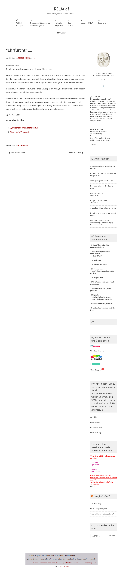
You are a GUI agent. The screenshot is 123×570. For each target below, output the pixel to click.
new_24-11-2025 (102, 496)
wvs (34, 58)
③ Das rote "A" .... (72, 23)
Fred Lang (93, 186)
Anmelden (93, 417)
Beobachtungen (22, 145)
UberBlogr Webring (97, 351)
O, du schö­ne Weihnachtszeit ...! (24, 127)
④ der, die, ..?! (87, 23)
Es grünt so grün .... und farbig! (105, 208)
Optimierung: (102, 271)
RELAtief (61, 8)
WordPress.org (95, 433)
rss (91, 486)
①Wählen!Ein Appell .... (20, 22)
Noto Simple (64, 566)
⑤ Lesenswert (102, 21)
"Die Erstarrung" (95, 504)
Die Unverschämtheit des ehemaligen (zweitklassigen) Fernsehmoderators (101, 222)
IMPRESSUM (61, 33)
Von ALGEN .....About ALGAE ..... (97, 194)
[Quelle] (103, 80)
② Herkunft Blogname (59, 23)
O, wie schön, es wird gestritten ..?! (102, 514)
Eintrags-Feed (95, 422)
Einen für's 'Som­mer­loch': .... (22, 132)
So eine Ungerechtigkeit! (98, 509)
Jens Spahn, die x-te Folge (104, 181)
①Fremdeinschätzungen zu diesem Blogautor (40, 22)
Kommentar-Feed (96, 427)
